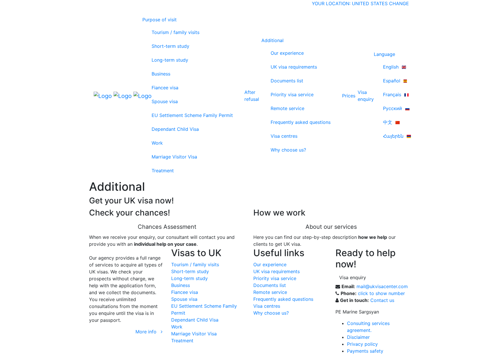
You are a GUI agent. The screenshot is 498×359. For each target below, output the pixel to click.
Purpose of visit (159, 19)
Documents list (287, 81)
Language (384, 54)
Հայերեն (394, 136)
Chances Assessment (167, 226)
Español (392, 81)
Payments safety (365, 351)
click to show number (381, 293)
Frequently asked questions (301, 122)
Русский (393, 108)
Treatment (163, 170)
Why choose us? (288, 150)
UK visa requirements (294, 67)
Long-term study (170, 60)
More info (148, 332)
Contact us (382, 300)
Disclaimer (358, 337)
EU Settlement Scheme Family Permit (192, 115)
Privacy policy (362, 344)
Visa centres (284, 136)
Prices (348, 96)
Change (399, 3)
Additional (272, 40)
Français (393, 94)
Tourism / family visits (175, 32)
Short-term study (170, 46)
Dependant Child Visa (175, 129)
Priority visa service (292, 94)
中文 (388, 122)
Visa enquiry (352, 277)
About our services (331, 226)
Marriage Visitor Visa (174, 157)
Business (161, 74)
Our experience (287, 53)
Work (157, 143)
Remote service (287, 108)
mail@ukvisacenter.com (382, 286)
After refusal (251, 95)
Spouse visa (165, 101)
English (391, 67)
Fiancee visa (165, 87)
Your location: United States (350, 3)
